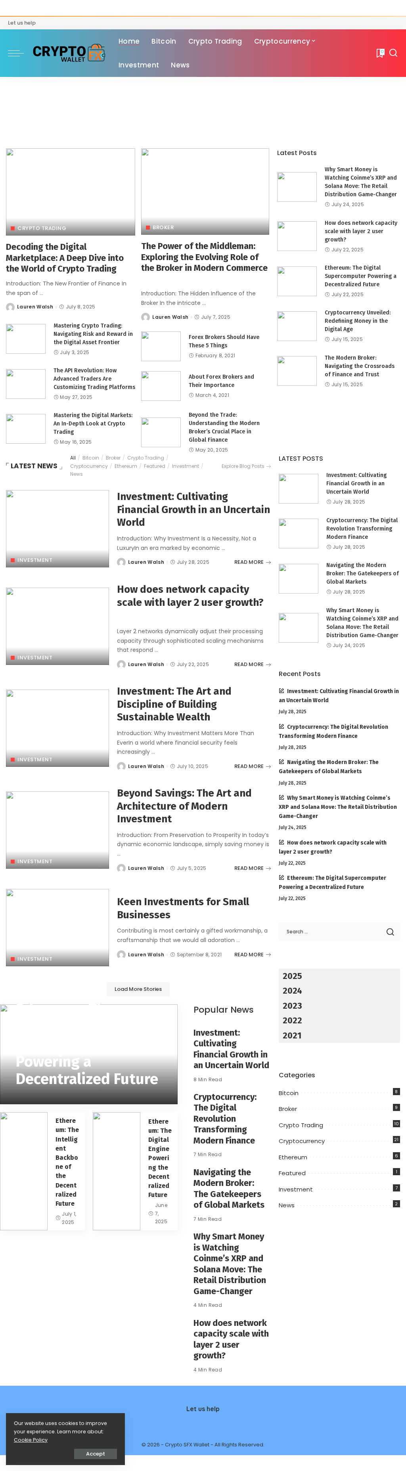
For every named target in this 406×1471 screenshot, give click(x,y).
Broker (163, 227)
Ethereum (126, 466)
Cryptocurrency (89, 466)
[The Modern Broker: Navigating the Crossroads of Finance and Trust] (297, 371)
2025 (292, 976)
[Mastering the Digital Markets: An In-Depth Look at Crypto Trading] (26, 429)
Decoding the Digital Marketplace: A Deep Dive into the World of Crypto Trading (65, 257)
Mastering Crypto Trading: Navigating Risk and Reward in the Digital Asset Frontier (93, 334)
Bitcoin (90, 457)
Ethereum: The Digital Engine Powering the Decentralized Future (160, 1158)
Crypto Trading (41, 228)
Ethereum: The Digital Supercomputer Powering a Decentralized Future (360, 276)
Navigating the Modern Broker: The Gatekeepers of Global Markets (228, 1189)
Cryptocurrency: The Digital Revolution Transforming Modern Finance (225, 1119)
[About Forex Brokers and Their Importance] (161, 386)
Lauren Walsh (35, 306)
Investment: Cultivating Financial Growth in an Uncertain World (193, 509)
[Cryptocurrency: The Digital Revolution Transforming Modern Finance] (298, 533)
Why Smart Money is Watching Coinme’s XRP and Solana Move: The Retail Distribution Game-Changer (229, 1264)
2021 (292, 1035)
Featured (154, 466)
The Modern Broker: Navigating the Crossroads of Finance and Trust (360, 366)
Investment (185, 466)
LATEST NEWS (34, 466)
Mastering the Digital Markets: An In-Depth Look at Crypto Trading (93, 423)
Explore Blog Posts (243, 466)
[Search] (393, 53)
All (73, 457)
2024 (292, 990)
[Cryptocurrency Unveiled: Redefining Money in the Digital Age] (297, 326)
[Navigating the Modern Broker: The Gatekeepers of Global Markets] (298, 579)
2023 (292, 1005)
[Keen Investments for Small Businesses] (57, 927)
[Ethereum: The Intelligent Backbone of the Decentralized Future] (24, 1171)
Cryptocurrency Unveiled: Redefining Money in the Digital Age (358, 321)
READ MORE (249, 562)
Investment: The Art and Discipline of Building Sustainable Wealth (174, 704)
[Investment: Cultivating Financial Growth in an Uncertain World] (57, 528)
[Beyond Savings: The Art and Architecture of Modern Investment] (57, 830)
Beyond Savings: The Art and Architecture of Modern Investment (184, 806)
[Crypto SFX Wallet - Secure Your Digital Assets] (69, 53)
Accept (95, 1454)
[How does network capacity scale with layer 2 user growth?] (297, 236)
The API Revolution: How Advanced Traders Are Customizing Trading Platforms (94, 379)
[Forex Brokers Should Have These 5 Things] (161, 346)
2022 (292, 1020)
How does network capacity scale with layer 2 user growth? (361, 231)
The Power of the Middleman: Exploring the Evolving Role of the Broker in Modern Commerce (204, 257)
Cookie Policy (31, 1440)
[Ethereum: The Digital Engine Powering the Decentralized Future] (116, 1171)
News (76, 474)
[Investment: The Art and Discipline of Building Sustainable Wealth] (57, 728)
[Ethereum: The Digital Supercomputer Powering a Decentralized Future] (297, 281)
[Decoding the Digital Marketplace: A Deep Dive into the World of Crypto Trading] (70, 192)
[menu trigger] (20, 53)
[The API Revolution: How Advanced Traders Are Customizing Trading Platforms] (26, 384)
